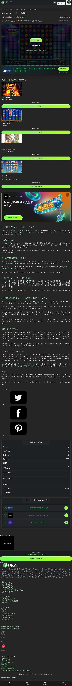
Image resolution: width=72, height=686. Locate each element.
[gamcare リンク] (3, 643)
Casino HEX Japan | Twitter (10, 627)
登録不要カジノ (6, 584)
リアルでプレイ (36, 40)
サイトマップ (5, 661)
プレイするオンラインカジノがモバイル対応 (19, 366)
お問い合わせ (5, 659)
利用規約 (4, 665)
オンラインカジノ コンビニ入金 (12, 590)
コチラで (39, 309)
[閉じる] (67, 195)
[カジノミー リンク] (10, 522)
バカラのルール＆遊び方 (9, 601)
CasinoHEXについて (8, 669)
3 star (15, 21)
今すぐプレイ (64, 69)
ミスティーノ (5, 612)
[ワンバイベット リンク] (7, 70)
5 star (18, 21)
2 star (13, 21)
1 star (11, 21)
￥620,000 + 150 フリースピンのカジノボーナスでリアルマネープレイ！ (34, 70)
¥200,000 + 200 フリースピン (36, 554)
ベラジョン (5, 610)
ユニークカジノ (6, 616)
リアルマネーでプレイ (36, 106)
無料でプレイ (36, 46)
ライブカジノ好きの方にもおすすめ (21, 322)
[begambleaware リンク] (3, 652)
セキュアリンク (64, 72)
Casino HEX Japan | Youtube (10, 629)
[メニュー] (55, 2)
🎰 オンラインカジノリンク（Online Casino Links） (36, 674)
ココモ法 (4, 603)
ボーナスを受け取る (36, 558)
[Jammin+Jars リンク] (18, 405)
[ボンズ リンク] (10, 515)
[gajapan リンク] (3, 647)
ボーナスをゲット (13, 218)
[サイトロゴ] (27, 2)
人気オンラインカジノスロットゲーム (23, 230)
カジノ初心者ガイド (8, 599)
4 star (17, 21)
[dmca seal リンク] (3, 639)
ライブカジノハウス (8, 614)
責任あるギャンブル (8, 663)
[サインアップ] (68, 2)
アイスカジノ (5, 620)
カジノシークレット (8, 618)
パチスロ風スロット (8, 588)
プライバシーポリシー (8, 667)
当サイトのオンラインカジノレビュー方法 (15, 671)
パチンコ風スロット (8, 586)
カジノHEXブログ (7, 592)
